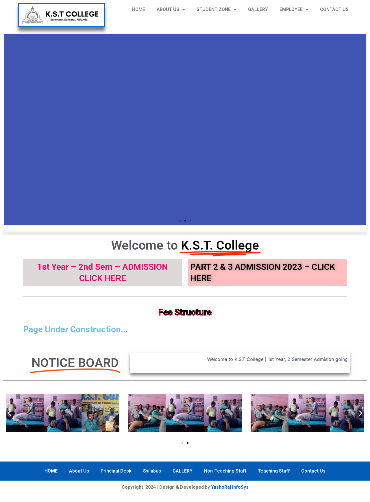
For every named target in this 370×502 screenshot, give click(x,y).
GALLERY (258, 9)
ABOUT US (168, 9)
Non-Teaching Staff (225, 471)
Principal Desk (116, 471)
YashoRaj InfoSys (230, 487)
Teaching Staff (274, 471)
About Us (79, 471)
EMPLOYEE (291, 9)
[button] (180, 221)
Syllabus (152, 471)
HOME (138, 9)
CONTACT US (334, 9)
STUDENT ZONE (214, 9)
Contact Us (313, 471)
